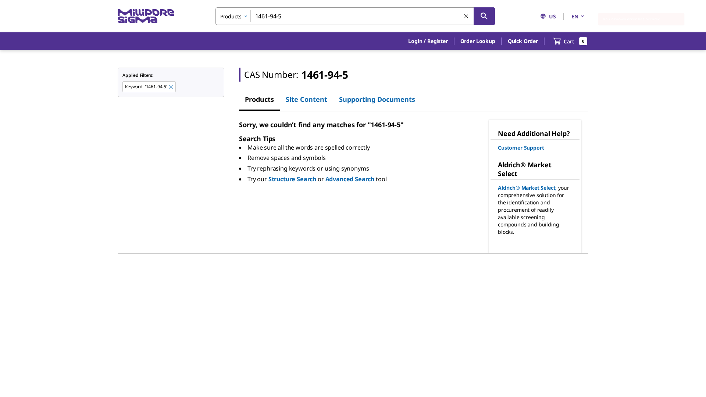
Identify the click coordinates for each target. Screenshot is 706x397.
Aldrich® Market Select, (527, 187)
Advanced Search (350, 179)
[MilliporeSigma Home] (146, 16)
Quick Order (523, 40)
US (552, 16)
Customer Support (521, 147)
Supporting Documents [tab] (377, 99)
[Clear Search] (466, 16)
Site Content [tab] (306, 99)
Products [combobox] (231, 16)
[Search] (484, 16)
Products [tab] (259, 99)
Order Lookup (477, 40)
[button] (428, 41)
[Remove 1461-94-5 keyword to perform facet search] (171, 87)
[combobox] (355, 16)
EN (574, 16)
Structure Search (292, 179)
